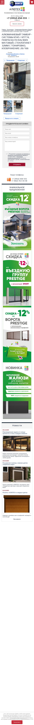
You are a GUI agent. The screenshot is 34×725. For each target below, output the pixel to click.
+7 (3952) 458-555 (17, 18)
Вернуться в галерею (11, 118)
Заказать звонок (17, 23)
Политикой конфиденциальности (15, 157)
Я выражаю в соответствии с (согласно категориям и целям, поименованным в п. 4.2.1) (19, 157)
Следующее (21, 60)
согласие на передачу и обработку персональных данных (19, 154)
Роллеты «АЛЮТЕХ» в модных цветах (15, 492)
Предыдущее (10, 60)
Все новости (17, 519)
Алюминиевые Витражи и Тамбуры (23, 29)
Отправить (17, 164)
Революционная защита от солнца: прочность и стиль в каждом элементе (15, 432)
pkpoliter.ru (14, 55)
